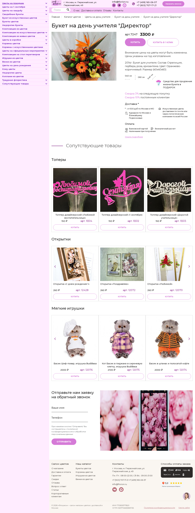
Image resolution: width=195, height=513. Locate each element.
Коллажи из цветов (13, 76)
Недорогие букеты (12, 25)
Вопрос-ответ (58, 486)
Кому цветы (8, 69)
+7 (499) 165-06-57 (147, 2)
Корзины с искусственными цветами (22, 47)
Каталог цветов (72, 17)
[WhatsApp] (114, 5)
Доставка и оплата (91, 10)
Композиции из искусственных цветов (23, 32)
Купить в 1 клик (163, 42)
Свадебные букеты (13, 14)
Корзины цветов (11, 43)
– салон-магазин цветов (79, 505)
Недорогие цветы (12, 72)
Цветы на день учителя (97, 17)
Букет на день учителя (126, 17)
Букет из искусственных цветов (19, 18)
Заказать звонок (173, 4)
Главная (55, 17)
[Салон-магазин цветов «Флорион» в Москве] (56, 3)
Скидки (55, 479)
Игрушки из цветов (12, 58)
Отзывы (107, 10)
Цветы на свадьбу (12, 10)
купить (75, 227)
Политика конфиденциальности (159, 507)
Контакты (118, 10)
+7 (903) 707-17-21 (147, 5)
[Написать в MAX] (124, 5)
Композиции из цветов (14, 29)
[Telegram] (119, 5)
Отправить (64, 441)
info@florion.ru (120, 1)
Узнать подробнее (134, 137)
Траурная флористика (14, 80)
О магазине (57, 468)
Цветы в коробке (11, 40)
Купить (135, 42)
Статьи (55, 490)
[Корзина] (184, 10)
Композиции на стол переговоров (21, 54)
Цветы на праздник (13, 3)
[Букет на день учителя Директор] (83, 56)
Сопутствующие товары (15, 83)
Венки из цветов (11, 61)
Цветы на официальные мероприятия (23, 51)
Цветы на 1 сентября (13, 7)
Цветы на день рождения (16, 65)
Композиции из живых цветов (18, 36)
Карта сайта (184, 507)
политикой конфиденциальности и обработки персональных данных (68, 431)
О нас (76, 10)
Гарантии (56, 475)
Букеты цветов (10, 21)
